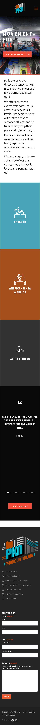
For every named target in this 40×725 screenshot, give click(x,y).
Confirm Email (6, 651)
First (3, 619)
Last (3, 628)
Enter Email (5, 642)
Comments (9, 663)
